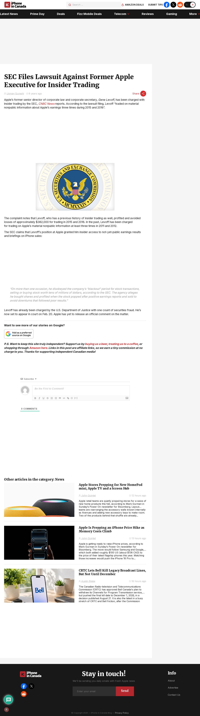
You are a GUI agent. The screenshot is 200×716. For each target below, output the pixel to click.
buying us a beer (96, 344)
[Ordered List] (52, 398)
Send (125, 691)
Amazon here (38, 348)
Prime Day (37, 14)
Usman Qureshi (15, 93)
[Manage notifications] (6, 709)
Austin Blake (88, 581)
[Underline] (43, 398)
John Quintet (88, 495)
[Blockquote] (60, 398)
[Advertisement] (75, 258)
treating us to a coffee (123, 344)
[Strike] (48, 398)
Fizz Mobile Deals (89, 14)
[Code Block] (64, 398)
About (171, 680)
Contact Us (174, 694)
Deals (61, 14)
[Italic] (39, 398)
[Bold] (35, 398)
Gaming (171, 14)
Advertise (173, 687)
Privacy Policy (122, 713)
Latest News (9, 14)
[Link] (68, 398)
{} (72, 398)
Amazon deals (134, 4)
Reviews (148, 14)
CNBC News (46, 103)
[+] (76, 398)
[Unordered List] (56, 398)
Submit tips (155, 4)
